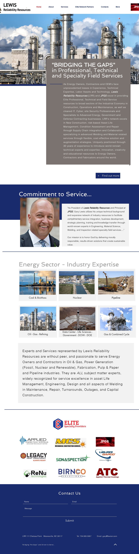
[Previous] (12, 49)
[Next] (127, 49)
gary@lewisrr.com (110, 536)
